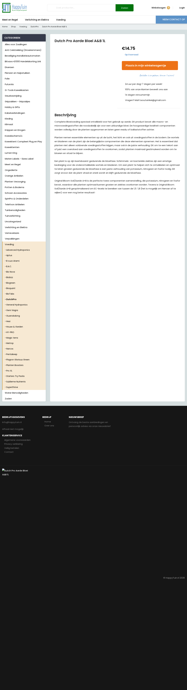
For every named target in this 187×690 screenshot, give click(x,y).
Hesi (8, 321)
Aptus (9, 255)
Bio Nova (10, 271)
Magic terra (12, 337)
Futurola (9, 84)
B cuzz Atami (12, 260)
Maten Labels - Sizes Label (19, 158)
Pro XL (9, 370)
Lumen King (11, 152)
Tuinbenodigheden (15, 210)
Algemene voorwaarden (17, 440)
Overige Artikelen (14, 175)
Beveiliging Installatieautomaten (22, 55)
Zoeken (124, 8)
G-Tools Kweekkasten (17, 90)
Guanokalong (13, 315)
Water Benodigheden (16, 392)
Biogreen (10, 282)
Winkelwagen (160, 7)
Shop (13, 26)
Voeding (61, 19)
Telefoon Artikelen (15, 204)
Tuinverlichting (12, 215)
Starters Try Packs (15, 376)
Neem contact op (174, 19)
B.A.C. (9, 266)
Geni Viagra (12, 310)
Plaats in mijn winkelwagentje (146, 65)
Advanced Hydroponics (18, 249)
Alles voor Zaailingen (16, 44)
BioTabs (10, 293)
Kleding (9, 118)
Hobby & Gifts (12, 107)
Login (182, 7)
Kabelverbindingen (15, 112)
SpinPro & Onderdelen (16, 198)
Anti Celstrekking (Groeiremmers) (23, 50)
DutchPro (35, 26)
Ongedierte (11, 170)
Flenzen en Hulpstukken (17, 72)
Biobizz (9, 277)
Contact (9, 451)
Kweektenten (12, 147)
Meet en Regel (10, 19)
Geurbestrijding (13, 95)
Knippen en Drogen (15, 130)
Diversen (9, 67)
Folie (7, 78)
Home (4, 26)
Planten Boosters (14, 365)
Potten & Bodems (14, 187)
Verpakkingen (12, 238)
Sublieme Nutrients (16, 381)
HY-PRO (10, 332)
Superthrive (12, 387)
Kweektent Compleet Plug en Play (23, 141)
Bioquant (10, 288)
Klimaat (9, 124)
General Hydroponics (16, 304)
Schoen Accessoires (16, 192)
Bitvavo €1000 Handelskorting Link (23, 61)
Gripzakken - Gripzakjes (17, 101)
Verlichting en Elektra (37, 19)
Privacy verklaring (13, 443)
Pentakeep (11, 354)
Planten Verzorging (15, 181)
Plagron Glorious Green (18, 359)
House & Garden (14, 326)
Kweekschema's (13, 135)
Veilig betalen (11, 448)
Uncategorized (13, 221)
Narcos (9, 348)
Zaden (8, 398)
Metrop (10, 343)
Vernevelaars (12, 233)
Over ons (49, 425)
